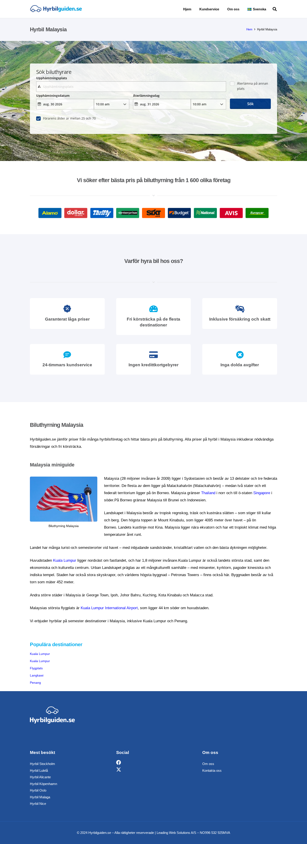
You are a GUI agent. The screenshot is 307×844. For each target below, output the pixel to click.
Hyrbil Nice (38, 804)
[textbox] (131, 86)
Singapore (261, 493)
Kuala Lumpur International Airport (109, 608)
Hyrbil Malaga (40, 797)
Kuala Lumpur (64, 560)
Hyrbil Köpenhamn (43, 784)
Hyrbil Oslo (38, 790)
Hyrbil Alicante (40, 777)
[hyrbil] (56, 9)
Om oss (208, 764)
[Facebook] (118, 762)
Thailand (208, 493)
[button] (269, 9)
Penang (35, 682)
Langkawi (36, 675)
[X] (118, 770)
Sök (250, 103)
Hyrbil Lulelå (39, 770)
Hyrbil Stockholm (42, 764)
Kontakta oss (212, 770)
